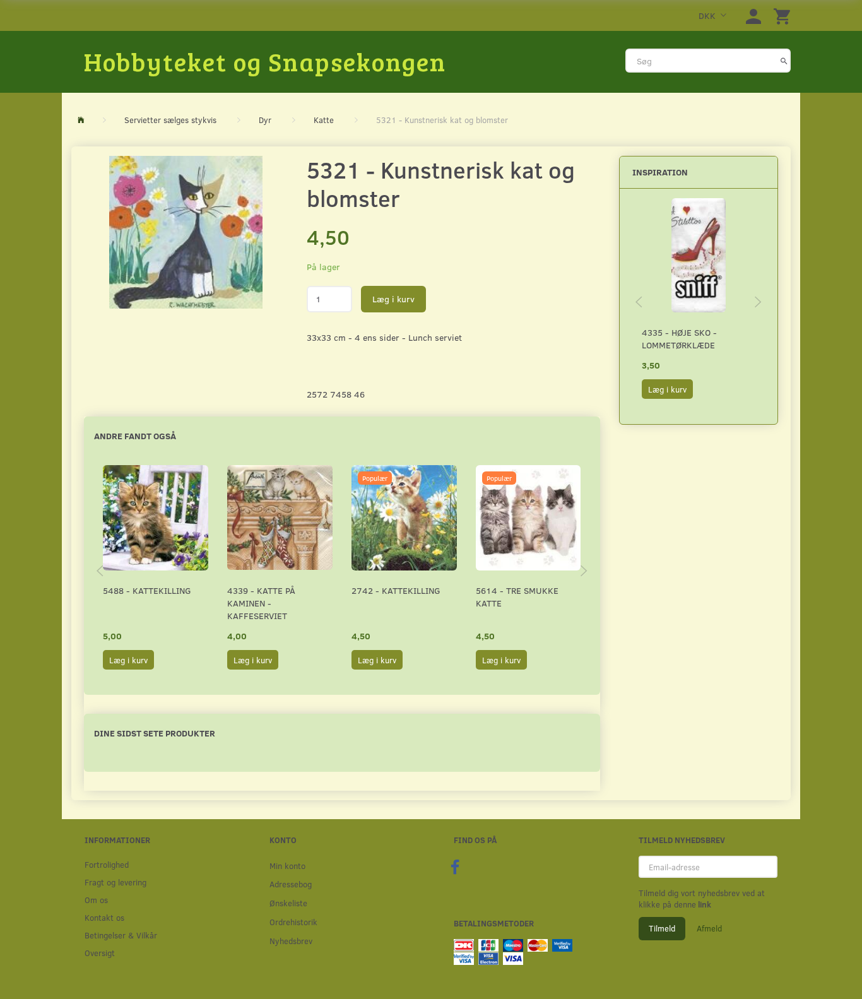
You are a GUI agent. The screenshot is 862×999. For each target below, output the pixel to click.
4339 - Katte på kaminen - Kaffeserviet (261, 603)
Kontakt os (104, 917)
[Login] (753, 15)
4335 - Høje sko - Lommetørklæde (679, 338)
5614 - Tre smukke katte (517, 596)
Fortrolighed (107, 864)
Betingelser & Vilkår (121, 935)
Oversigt (100, 952)
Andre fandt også (135, 436)
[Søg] (784, 60)
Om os (96, 899)
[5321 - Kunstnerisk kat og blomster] (186, 232)
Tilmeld (662, 928)
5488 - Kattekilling (147, 590)
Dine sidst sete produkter (154, 733)
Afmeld (709, 928)
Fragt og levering (115, 882)
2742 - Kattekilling (395, 590)
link (703, 904)
